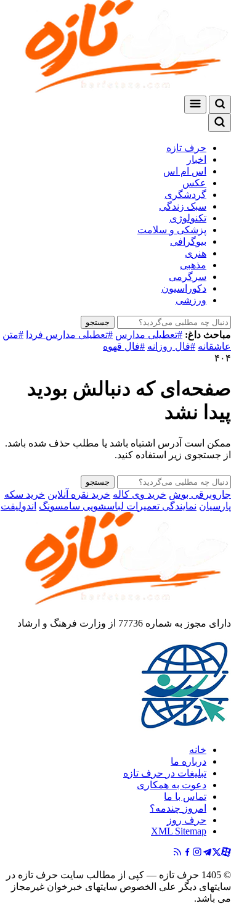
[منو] (195, 104)
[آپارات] (226, 853)
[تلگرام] (207, 853)
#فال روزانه (171, 346)
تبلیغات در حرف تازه (164, 773)
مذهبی (193, 265)
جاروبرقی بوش (200, 494)
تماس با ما (185, 796)
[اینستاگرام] (197, 853)
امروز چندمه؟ (178, 808)
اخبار (196, 159)
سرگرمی (187, 276)
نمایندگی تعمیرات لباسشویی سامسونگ (118, 506)
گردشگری (185, 194)
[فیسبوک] (187, 853)
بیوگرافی (188, 241)
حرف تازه (186, 147)
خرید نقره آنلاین (78, 494)
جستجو (98, 322)
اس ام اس (184, 171)
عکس (194, 183)
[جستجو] (220, 104)
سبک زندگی (182, 206)
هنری (195, 253)
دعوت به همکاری (171, 785)
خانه (197, 749)
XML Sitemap (178, 831)
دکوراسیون (183, 288)
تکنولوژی (187, 218)
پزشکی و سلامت (171, 229)
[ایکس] (216, 853)
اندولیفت (18, 506)
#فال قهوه (124, 346)
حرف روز (186, 820)
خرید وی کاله (139, 494)
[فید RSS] (177, 853)
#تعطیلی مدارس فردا (69, 334)
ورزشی (191, 300)
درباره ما (188, 761)
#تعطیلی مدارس (148, 334)
